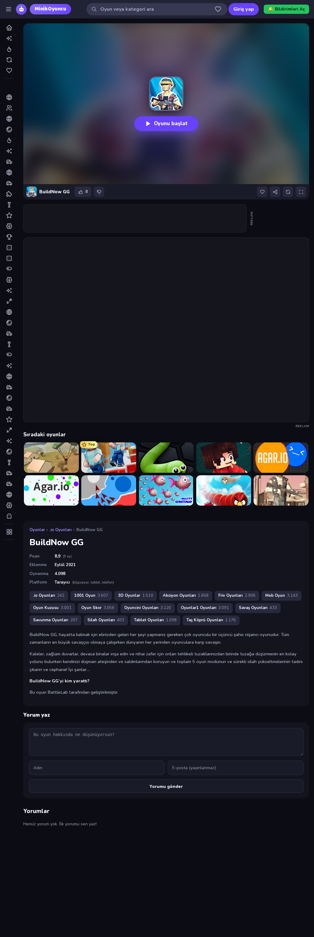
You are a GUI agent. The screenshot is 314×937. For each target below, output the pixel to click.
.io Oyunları (60, 530)
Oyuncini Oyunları (147, 608)
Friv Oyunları (236, 595)
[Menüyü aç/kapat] (8, 9)
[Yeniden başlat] (288, 192)
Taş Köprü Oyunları (211, 620)
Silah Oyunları (105, 620)
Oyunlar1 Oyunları (205, 608)
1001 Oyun (91, 595)
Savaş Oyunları (258, 608)
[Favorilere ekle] (262, 192)
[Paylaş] (275, 192)
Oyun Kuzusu (52, 608)
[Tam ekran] (301, 192)
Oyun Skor (97, 608)
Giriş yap (243, 9)
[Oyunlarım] (218, 9)
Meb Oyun (281, 595)
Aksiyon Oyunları (186, 595)
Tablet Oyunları (155, 620)
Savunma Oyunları (55, 620)
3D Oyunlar (135, 595)
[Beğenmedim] (99, 192)
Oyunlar (37, 530)
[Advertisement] (135, 218)
